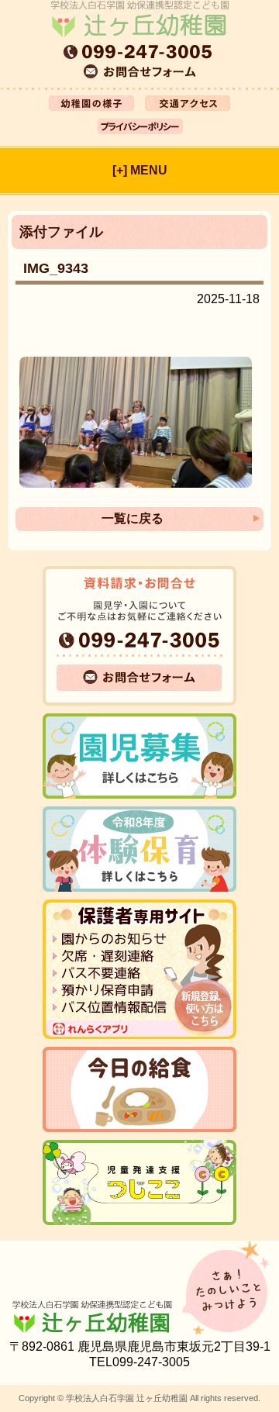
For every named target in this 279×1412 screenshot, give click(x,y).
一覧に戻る (133, 518)
